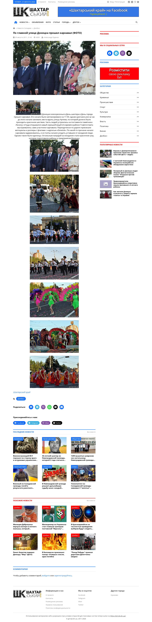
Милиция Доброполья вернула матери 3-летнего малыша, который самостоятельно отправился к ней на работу (24, 526)
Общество (76, 439)
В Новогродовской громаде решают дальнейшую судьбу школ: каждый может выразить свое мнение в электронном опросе (54, 486)
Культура (119, 112)
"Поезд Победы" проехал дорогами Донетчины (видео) (82, 554)
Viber (80, 601)
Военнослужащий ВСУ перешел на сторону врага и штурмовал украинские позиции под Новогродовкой (24, 458)
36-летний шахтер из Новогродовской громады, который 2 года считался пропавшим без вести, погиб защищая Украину (53, 458)
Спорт (74, 467)
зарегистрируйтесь (63, 575)
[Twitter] (55, 407)
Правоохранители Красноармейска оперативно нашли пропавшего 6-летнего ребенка (125, 184)
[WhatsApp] (49, 407)
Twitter (80, 605)
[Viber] (43, 407)
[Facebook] (31, 407)
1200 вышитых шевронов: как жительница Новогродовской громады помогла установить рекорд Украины (82, 458)
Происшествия (49, 439)
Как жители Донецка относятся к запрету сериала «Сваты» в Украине (125, 193)
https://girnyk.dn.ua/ (118, 616)
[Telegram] (37, 407)
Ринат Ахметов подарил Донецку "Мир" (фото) (23, 553)
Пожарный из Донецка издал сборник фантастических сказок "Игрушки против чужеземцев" (125, 173)
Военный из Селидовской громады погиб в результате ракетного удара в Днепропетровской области (25, 486)
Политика (119, 126)
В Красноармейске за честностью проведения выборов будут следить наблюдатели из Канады (82, 526)
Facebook (81, 595)
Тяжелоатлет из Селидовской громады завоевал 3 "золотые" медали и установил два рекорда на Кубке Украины (83, 486)
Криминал (18, 439)
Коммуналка (119, 116)
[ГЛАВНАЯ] (15, 22)
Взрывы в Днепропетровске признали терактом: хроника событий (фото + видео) (125, 152)
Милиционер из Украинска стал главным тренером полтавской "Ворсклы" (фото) (54, 526)
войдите (46, 575)
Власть (119, 121)
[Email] (61, 407)
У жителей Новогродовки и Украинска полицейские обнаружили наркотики (124, 163)
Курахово (114, 595)
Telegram (81, 598)
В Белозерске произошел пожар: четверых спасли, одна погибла (53, 554)
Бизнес (119, 131)
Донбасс (21, 399)
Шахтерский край (21, 392)
